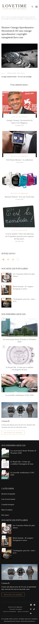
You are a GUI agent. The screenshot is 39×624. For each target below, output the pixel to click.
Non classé (5, 515)
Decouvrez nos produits (13, 432)
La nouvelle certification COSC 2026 (19, 395)
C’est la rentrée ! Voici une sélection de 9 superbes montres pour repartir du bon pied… (19, 236)
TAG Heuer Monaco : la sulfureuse (19, 160)
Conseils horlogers (7, 504)
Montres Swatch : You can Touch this (19, 197)
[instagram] (8, 260)
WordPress (31, 621)
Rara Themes (16, 621)
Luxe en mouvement (19, 116)
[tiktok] (13, 260)
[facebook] (3, 260)
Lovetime (15, 619)
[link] (18, 260)
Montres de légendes (19, 156)
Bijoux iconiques (6, 510)
